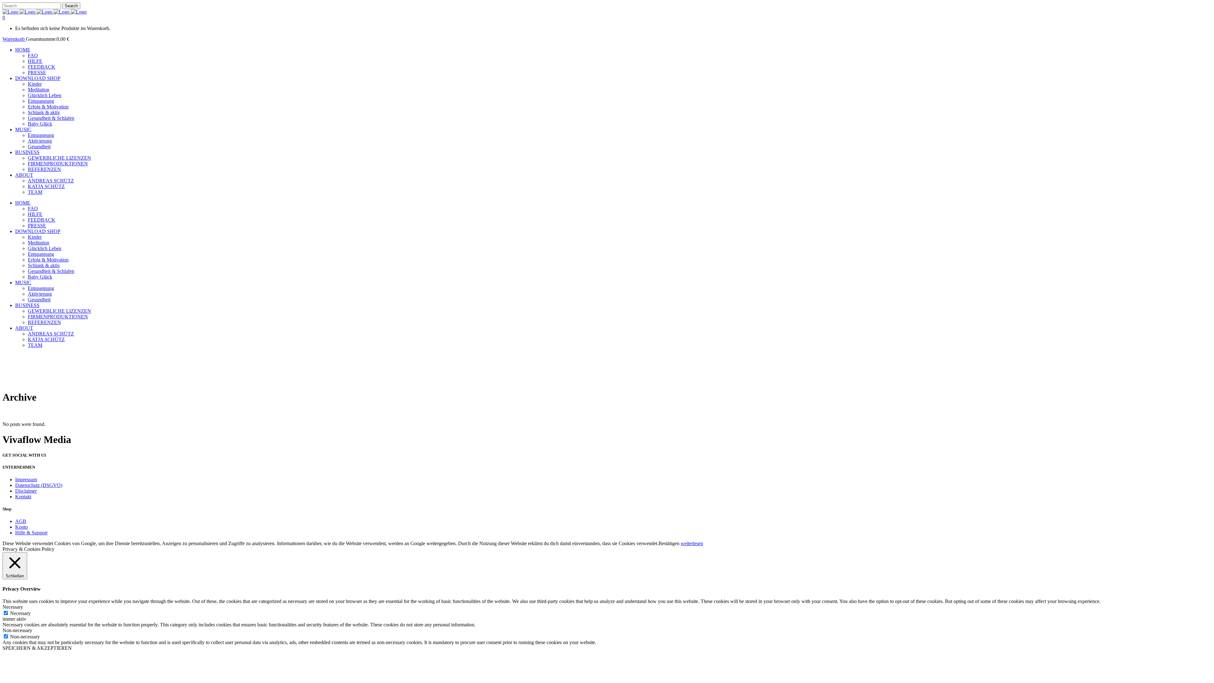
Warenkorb (14, 39)
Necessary (20, 613)
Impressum (26, 479)
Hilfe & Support (31, 532)
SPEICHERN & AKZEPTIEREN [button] (37, 648)
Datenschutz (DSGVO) (38, 485)
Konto (21, 527)
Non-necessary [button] (17, 630)
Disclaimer (26, 491)
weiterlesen (692, 543)
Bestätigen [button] (669, 543)
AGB (20, 521)
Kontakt (23, 496)
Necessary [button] (13, 607)
